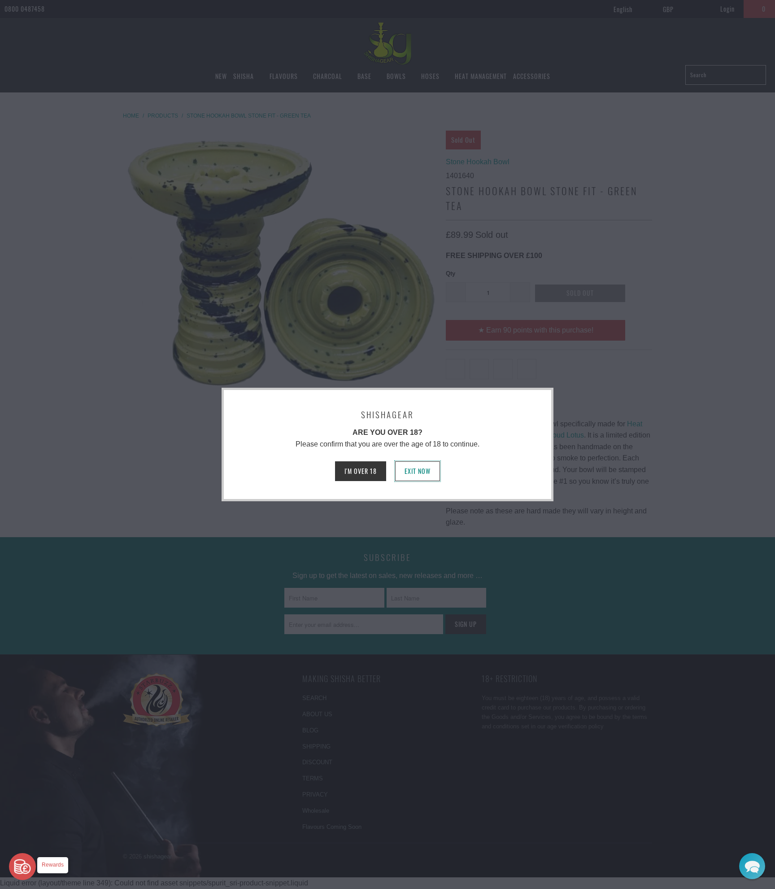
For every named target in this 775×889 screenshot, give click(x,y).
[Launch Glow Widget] (22, 866)
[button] (752, 866)
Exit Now (418, 471)
